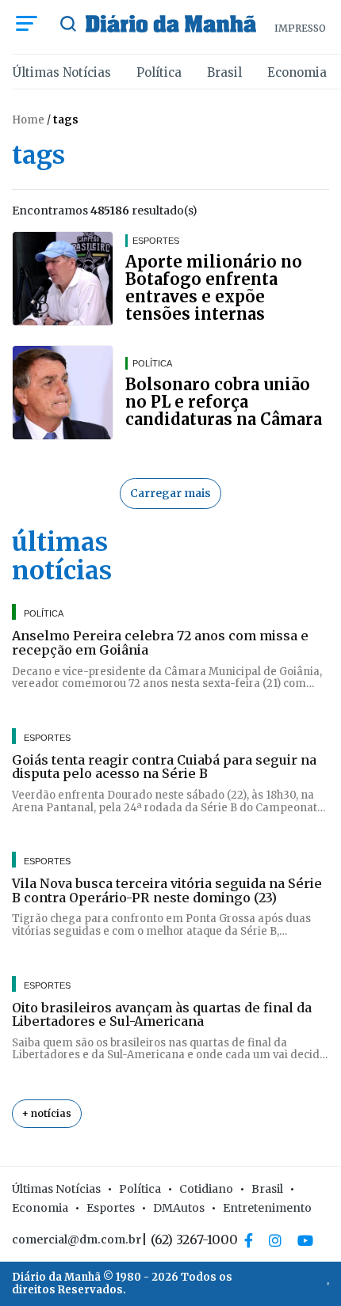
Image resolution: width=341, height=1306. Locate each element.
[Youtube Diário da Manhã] (305, 1240)
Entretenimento (267, 1208)
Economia (297, 72)
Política (159, 72)
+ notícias (46, 1113)
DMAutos (179, 1208)
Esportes (110, 1208)
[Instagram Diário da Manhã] (275, 1240)
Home (28, 120)
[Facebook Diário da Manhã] (248, 1240)
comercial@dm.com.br (76, 1239)
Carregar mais (170, 493)
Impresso (300, 28)
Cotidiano (206, 1189)
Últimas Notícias (62, 72)
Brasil (224, 72)
